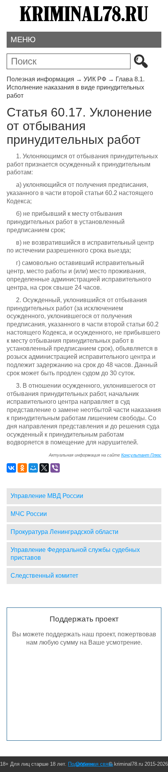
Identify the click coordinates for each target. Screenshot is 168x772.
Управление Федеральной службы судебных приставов (75, 553)
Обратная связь (94, 764)
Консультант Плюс (141, 455)
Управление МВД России (47, 496)
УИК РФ (95, 79)
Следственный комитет (44, 575)
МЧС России (29, 513)
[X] (44, 468)
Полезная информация (40, 79)
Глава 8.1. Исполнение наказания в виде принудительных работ (76, 87)
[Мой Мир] (33, 468)
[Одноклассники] (22, 468)
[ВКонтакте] (11, 468)
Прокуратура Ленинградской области (64, 531)
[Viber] (55, 468)
